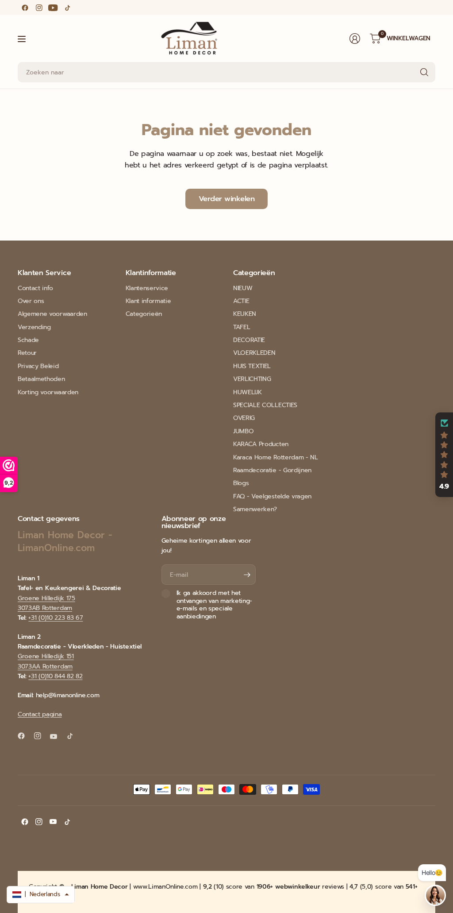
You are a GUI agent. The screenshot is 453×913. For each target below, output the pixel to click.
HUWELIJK (247, 392)
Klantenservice (147, 288)
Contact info (35, 288)
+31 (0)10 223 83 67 (55, 617)
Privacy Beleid (38, 366)
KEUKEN (244, 314)
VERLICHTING (252, 379)
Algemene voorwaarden (52, 314)
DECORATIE (249, 340)
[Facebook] (25, 7)
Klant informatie (148, 301)
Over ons (31, 301)
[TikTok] (67, 7)
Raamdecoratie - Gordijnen (272, 470)
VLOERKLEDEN (254, 352)
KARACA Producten (260, 444)
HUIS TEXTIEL (252, 366)
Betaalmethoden (41, 379)
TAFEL (241, 327)
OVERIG (244, 418)
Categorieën (144, 314)
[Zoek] (424, 72)
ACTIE (241, 301)
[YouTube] (53, 7)
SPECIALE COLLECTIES (265, 405)
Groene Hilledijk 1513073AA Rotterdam (46, 661)
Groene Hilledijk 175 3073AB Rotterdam (46, 603)
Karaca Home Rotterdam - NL (275, 457)
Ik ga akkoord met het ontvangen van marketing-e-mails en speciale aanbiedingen (214, 604)
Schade (28, 340)
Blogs (241, 483)
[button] (444, 454)
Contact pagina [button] (40, 714)
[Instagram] (39, 7)
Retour (27, 352)
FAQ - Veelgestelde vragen (272, 496)
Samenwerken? (255, 509)
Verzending (34, 327)
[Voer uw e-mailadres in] (247, 574)
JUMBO (243, 431)
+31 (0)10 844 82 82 (55, 676)
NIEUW (242, 288)
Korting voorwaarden (48, 392)
